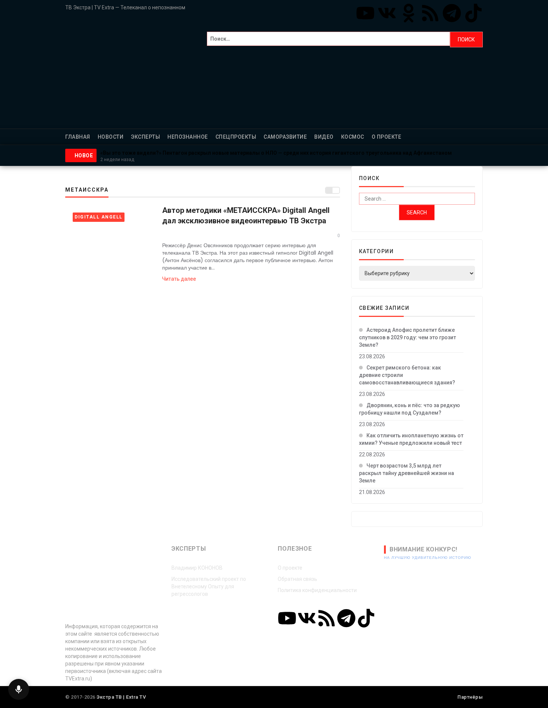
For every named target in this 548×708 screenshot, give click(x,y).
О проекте (386, 137)
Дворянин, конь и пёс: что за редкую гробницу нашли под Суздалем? (409, 409)
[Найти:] (328, 39)
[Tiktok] (473, 13)
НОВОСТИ (111, 137)
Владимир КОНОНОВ (197, 568)
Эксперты (145, 137)
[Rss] (430, 13)
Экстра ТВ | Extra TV (121, 697)
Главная (77, 137)
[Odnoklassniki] (408, 13)
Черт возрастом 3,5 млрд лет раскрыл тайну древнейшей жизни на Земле (406, 473)
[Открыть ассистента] (18, 689)
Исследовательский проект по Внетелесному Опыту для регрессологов (208, 586)
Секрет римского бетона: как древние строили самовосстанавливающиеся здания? (407, 375)
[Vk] (387, 13)
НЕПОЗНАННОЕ (187, 137)
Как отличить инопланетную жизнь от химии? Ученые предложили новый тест (411, 439)
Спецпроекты (235, 137)
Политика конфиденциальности (317, 590)
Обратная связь (297, 579)
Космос (352, 137)
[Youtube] (365, 13)
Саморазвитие (285, 137)
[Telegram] (452, 13)
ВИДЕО (324, 137)
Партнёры (470, 697)
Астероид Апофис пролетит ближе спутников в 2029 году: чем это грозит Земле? (407, 337)
